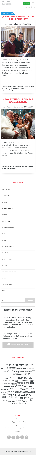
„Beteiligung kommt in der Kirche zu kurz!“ (18, 18)
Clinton (30, 365)
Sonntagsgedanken (25, 392)
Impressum (18, 425)
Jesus (17, 380)
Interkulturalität (8, 380)
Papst (12, 90)
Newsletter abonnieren (20, 344)
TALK (3, 291)
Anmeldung (27, 7)
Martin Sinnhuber (25, 382)
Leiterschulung (7, 383)
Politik (4, 265)
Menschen (5, 253)
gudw (27, 373)
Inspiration (24, 377)
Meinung (9, 168)
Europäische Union (23, 371)
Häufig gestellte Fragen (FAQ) (18, 422)
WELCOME (18, 416)
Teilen (27, 397)
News (23, 389)
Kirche (4, 168)
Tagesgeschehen (29, 86)
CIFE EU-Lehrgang (7, 208)
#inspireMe (5, 196)
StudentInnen (10, 397)
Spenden (26, 3)
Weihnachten (19, 400)
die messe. (12, 367)
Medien (10, 86)
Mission (20, 385)
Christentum (18, 365)
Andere (4, 202)
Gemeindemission (6, 375)
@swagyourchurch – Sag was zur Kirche (18, 100)
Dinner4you (6, 221)
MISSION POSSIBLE (7, 259)
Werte (26, 401)
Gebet (33, 370)
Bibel (7, 365)
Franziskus (22, 88)
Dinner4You (21, 369)
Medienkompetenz (10, 387)
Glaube (15, 374)
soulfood (7, 394)
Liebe (14, 384)
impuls (13, 376)
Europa (4, 234)
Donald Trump (31, 368)
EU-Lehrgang (4, 371)
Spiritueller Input (22, 394)
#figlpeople (6, 189)
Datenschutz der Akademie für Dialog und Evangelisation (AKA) (18, 428)
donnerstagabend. (8, 227)
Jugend (22, 166)
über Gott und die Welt (21, 402)
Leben (32, 381)
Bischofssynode (14, 88)
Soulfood (5, 278)
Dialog (4, 215)
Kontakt (18, 419)
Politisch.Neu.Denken (9, 272)
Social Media (10, 391)
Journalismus (24, 380)
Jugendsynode (6, 90)
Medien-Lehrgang (18, 86)
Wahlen (12, 401)
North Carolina (30, 388)
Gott (21, 374)
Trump (31, 398)
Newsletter (18, 431)
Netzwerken (16, 388)
